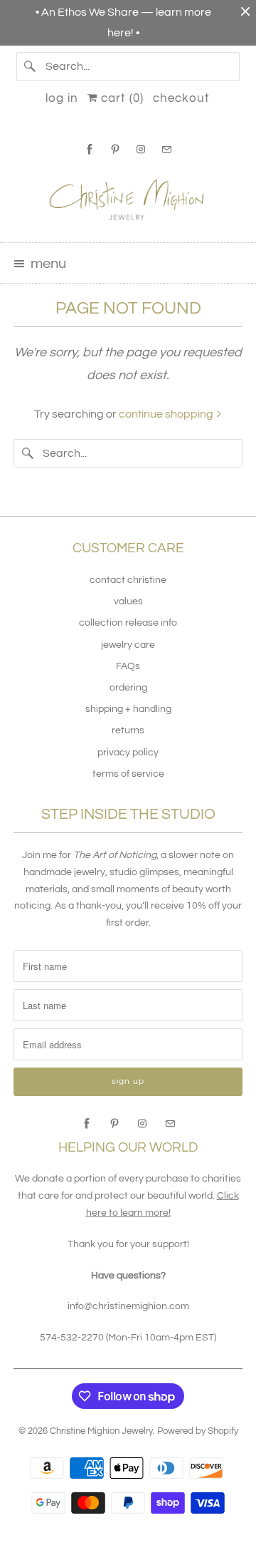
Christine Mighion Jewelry (101, 1431)
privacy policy (128, 753)
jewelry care (128, 645)
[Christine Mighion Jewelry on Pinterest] (115, 149)
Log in (62, 98)
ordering (128, 688)
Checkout (181, 98)
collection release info (128, 623)
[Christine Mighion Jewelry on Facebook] (89, 149)
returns (128, 730)
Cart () (120, 98)
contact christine (128, 580)
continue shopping (167, 414)
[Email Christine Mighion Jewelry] (166, 149)
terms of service (128, 774)
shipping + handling (128, 709)
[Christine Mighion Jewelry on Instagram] (141, 149)
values (128, 601)
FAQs (128, 666)
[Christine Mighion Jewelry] (128, 198)
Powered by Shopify (197, 1431)
